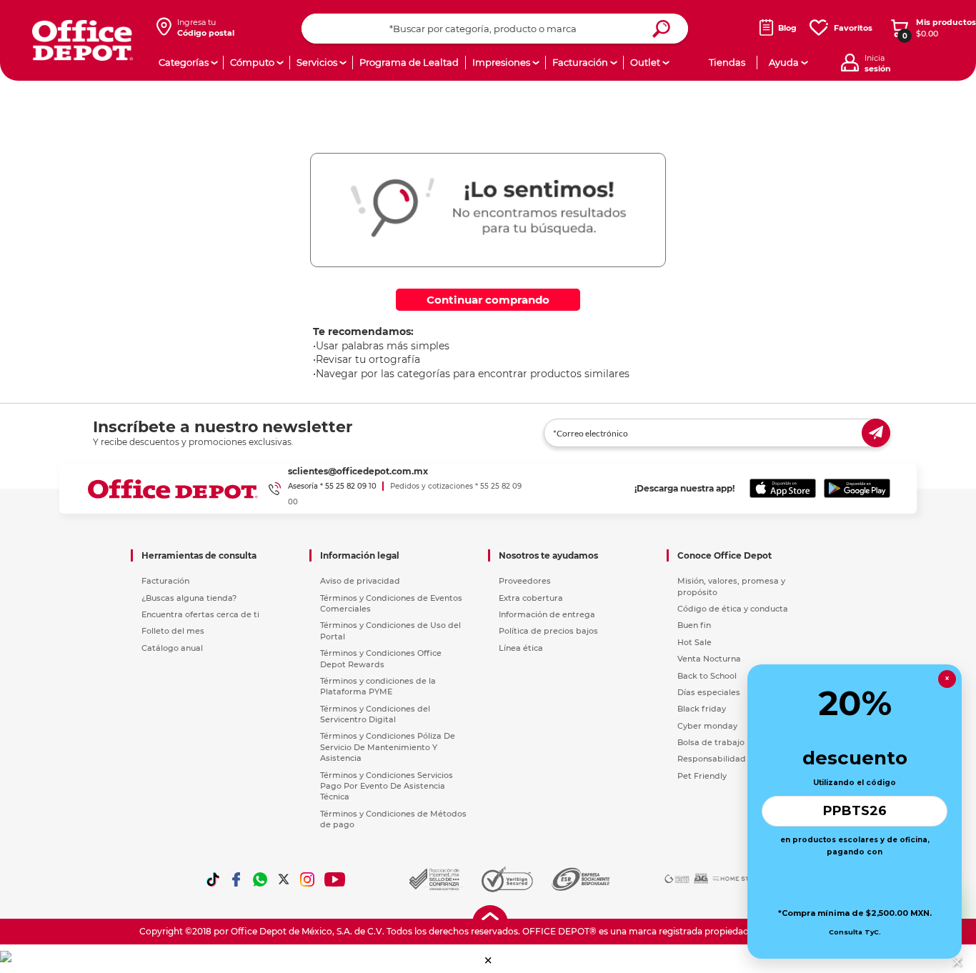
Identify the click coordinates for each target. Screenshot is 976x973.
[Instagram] (307, 879)
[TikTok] (212, 879)
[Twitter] (283, 879)
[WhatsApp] (260, 879)
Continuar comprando (488, 299)
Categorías (184, 62)
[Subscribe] (876, 433)
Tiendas (727, 62)
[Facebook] (236, 879)
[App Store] (783, 489)
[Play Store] (857, 489)
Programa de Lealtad (409, 62)
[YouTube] (335, 879)
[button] (488, 960)
